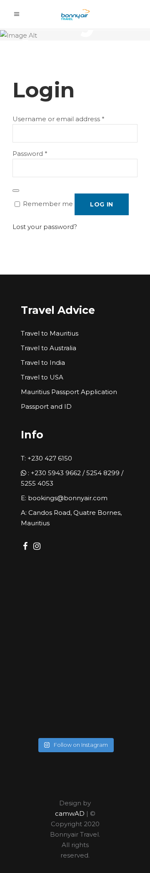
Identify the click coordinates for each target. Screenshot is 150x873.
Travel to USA (42, 377)
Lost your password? (44, 227)
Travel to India (43, 363)
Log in (101, 204)
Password (30, 154)
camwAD (70, 813)
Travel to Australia (48, 348)
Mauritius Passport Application (69, 392)
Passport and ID (46, 406)
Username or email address (58, 119)
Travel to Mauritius (49, 333)
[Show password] (15, 190)
